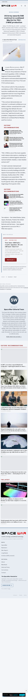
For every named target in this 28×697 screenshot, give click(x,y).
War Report (4, 550)
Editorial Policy (5, 567)
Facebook (10, 277)
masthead (9, 289)
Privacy (15, 595)
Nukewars (4, 547)
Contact (3, 572)
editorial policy (15, 334)
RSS (9, 588)
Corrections (4, 570)
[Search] (21, 5)
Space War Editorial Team (10, 39)
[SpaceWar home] (9, 5)
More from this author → (14, 336)
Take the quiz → (11, 259)
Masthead (4, 564)
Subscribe (4, 1)
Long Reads (4, 553)
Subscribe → (7, 585)
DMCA (25, 595)
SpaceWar (4, 545)
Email (15, 277)
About (3, 562)
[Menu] (25, 5)
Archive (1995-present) (7, 555)
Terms (20, 595)
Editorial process (22, 39)
